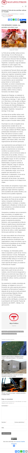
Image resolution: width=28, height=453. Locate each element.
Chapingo (4, 331)
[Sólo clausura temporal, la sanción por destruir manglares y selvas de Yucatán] (14, 360)
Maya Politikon (14, 323)
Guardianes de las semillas (9, 334)
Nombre (4, 422)
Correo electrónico (20, 422)
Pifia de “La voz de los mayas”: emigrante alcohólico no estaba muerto (14, 393)
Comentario (5, 405)
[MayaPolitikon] (14, 2)
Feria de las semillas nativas (15, 331)
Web (3, 427)
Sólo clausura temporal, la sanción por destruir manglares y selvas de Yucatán (12, 375)
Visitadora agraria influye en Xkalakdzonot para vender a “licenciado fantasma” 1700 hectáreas (12, 357)
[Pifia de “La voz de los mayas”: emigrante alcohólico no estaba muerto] (14, 379)
